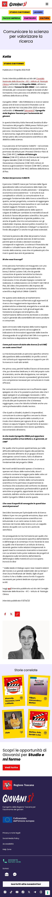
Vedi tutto (11, 767)
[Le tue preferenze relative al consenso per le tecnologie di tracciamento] (47, 892)
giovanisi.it (29, 110)
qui (9, 588)
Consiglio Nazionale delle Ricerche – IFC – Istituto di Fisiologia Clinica (25, 81)
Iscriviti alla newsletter (26, 884)
